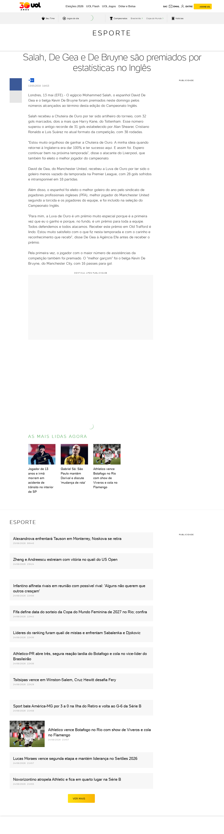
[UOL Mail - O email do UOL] (174, 6)
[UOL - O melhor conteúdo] (30, 6)
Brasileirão (136, 18)
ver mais (79, 798)
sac (165, 6)
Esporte (112, 33)
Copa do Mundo (154, 18)
